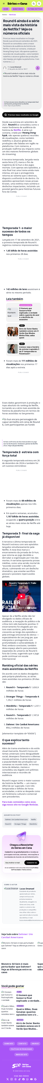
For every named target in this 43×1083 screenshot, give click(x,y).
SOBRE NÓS (8, 1044)
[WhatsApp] (27, 1079)
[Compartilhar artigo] (38, 68)
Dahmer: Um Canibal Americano (16, 819)
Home (6, 9)
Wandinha (33, 824)
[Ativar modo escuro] (34, 3)
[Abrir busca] (39, 3)
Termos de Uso (26, 870)
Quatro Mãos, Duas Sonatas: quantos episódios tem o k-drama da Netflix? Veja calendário (26, 1015)
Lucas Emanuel (15, 67)
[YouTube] (31, 1079)
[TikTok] (19, 1079)
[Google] (35, 1079)
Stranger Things (20, 824)
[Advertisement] (21, 210)
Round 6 (8, 824)
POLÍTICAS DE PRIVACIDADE (21, 1049)
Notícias (12, 15)
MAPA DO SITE (21, 1055)
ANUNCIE (35, 1044)
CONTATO (22, 1044)
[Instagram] (11, 1079)
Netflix (33, 819)
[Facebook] (23, 1079)
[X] (8, 1079)
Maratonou (18, 9)
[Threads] (15, 1079)
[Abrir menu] (4, 4)
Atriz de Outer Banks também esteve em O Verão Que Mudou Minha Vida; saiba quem (28, 1029)
